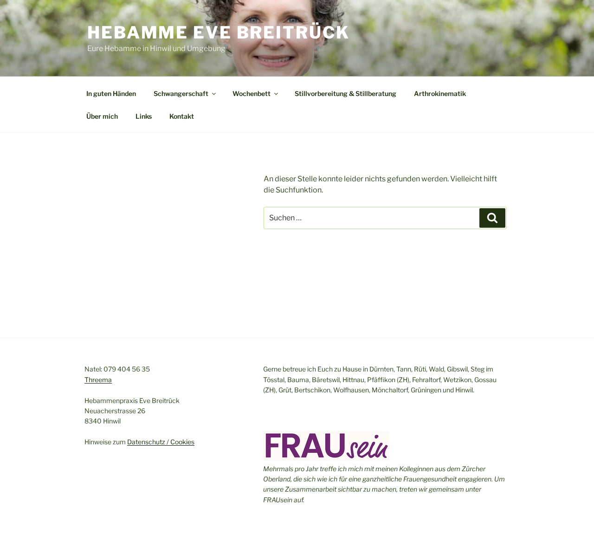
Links (144, 116)
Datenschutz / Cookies (160, 442)
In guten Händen (111, 93)
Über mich (102, 116)
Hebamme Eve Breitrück (218, 32)
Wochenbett (251, 93)
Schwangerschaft (181, 93)
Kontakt (181, 116)
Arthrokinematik (440, 93)
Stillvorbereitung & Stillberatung (345, 93)
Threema (98, 380)
